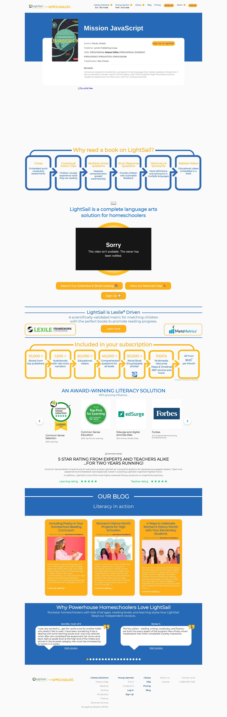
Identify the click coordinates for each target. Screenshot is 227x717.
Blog (149, 5)
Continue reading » (56, 588)
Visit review (71, 648)
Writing (104, 690)
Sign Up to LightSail (163, 43)
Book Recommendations (74, 534)
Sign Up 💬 (113, 295)
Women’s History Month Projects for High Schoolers (113, 527)
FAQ (148, 682)
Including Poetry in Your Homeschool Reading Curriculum (66, 527)
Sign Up (130, 694)
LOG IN (192, 5)
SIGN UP (169, 5)
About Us (164, 678)
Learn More (113, 328)
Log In (130, 690)
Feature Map (102, 682)
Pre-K (131, 682)
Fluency (104, 698)
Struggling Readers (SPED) (94, 707)
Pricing (157, 5)
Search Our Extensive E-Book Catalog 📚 (89, 286)
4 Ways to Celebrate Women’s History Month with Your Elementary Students (161, 528)
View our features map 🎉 (148, 286)
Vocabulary (102, 694)
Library (147, 678)
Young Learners (126, 678)
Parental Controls (99, 703)
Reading (104, 686)
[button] (87, 659)
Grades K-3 (128, 686)
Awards (165, 682)
